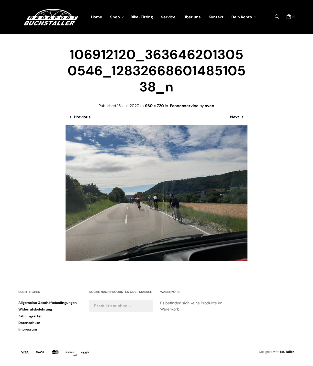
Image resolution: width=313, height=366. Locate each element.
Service (168, 17)
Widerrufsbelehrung (35, 309)
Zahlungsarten (30, 316)
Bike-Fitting (142, 17)
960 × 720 (154, 105)
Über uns (192, 17)
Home (96, 17)
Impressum (27, 329)
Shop (115, 17)
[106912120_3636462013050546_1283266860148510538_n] (156, 260)
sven (209, 105)
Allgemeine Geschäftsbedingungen (47, 302)
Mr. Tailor (287, 352)
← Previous (80, 117)
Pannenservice (184, 105)
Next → (237, 117)
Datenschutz (29, 323)
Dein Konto (241, 17)
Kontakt (216, 17)
